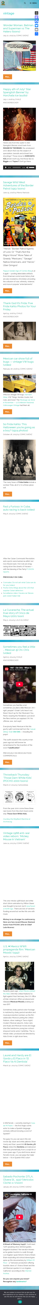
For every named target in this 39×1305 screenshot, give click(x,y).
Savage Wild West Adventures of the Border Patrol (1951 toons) (18, 185)
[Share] (36, 34)
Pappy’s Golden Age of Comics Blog (17, 271)
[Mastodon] (36, 17)
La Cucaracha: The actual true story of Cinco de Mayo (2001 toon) (18, 613)
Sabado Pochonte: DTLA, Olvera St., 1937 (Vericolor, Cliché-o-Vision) (18, 1179)
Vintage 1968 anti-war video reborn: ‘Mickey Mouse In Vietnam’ (16, 836)
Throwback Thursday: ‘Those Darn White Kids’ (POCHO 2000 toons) (17, 777)
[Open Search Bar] (25, 3)
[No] (36, 1297)
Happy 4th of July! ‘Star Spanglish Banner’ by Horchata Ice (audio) (17, 92)
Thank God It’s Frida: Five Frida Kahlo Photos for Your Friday (19, 306)
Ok (20, 1302)
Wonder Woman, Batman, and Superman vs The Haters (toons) (18, 28)
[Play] (6, 167)
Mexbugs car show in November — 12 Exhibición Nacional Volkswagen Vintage (19, 402)
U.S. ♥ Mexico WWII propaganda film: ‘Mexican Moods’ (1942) (19, 949)
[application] (19, 167)
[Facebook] (36, 21)
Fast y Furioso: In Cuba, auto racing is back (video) (19, 508)
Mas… (8, 77)
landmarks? (21, 1281)
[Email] (36, 30)
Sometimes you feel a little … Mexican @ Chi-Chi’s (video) (19, 650)
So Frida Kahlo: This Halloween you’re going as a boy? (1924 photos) (19, 427)
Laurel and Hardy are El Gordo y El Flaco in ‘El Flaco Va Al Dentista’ (17, 1058)
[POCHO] (3, 3)
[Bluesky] (36, 25)
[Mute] (27, 167)
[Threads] (36, 13)
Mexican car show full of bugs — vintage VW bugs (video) (18, 361)
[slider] (32, 167)
